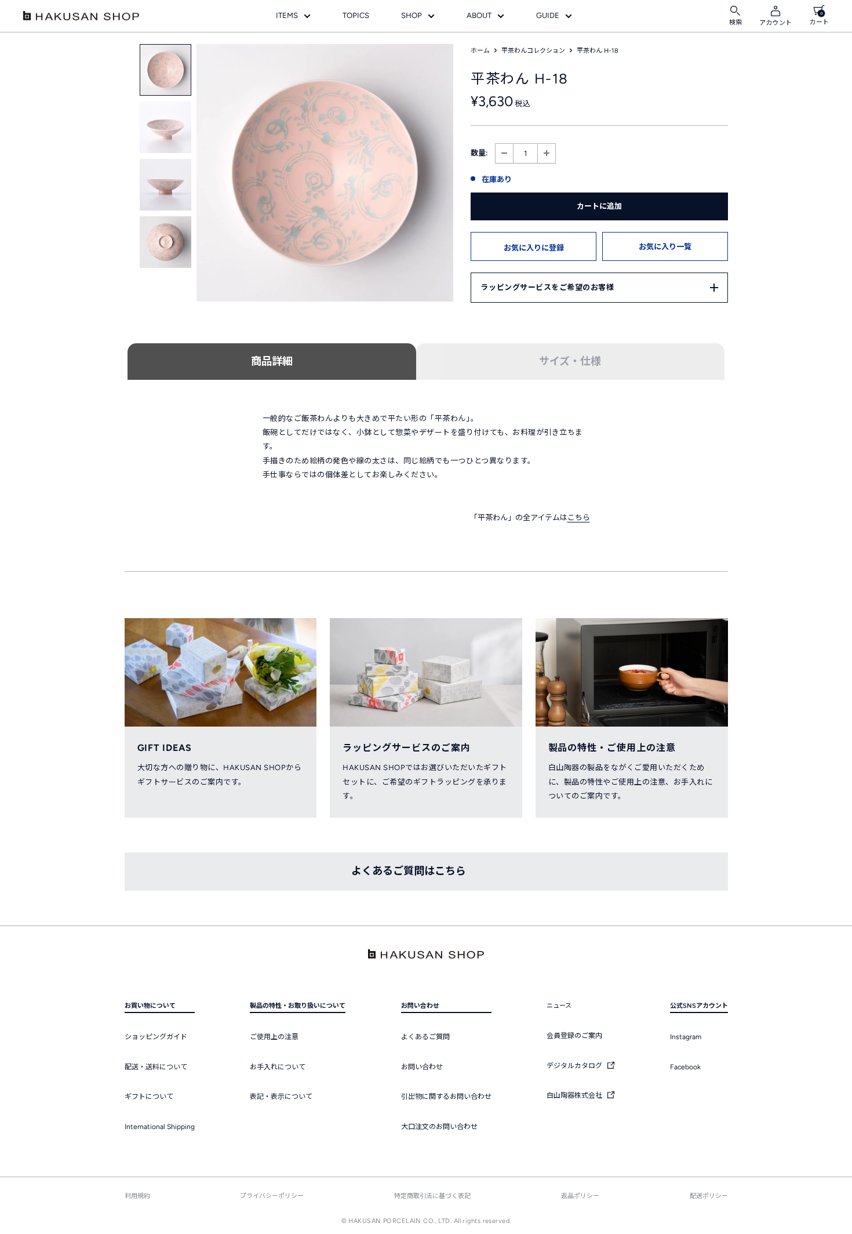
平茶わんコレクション (533, 51)
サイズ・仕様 (570, 361)
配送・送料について (156, 1067)
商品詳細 (272, 361)
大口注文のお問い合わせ (439, 1127)
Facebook (685, 1067)
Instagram (685, 1037)
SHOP (411, 15)
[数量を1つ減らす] (504, 153)
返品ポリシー (580, 1196)
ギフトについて (149, 1097)
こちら (578, 517)
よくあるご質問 (425, 1037)
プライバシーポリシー (272, 1196)
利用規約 (137, 1196)
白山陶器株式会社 (575, 1095)
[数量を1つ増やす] (546, 153)
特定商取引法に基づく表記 (432, 1196)
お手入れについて (277, 1067)
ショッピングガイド (156, 1037)
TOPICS (356, 15)
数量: (479, 152)
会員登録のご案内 (574, 1036)
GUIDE (547, 15)
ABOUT (479, 15)
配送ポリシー (709, 1196)
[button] (533, 246)
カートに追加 (599, 206)
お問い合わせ (422, 1067)
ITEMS (287, 15)
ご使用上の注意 (274, 1037)
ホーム (480, 51)
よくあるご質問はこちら (408, 871)
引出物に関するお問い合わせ (446, 1097)
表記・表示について (281, 1097)
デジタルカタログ (575, 1066)
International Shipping (160, 1127)
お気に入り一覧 (665, 246)
